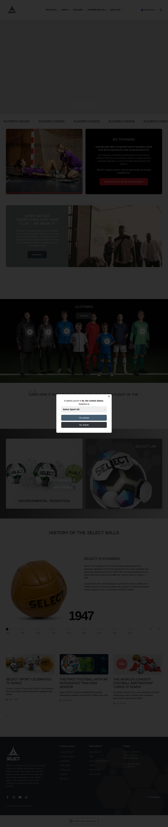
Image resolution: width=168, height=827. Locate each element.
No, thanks (84, 425)
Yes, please (84, 418)
